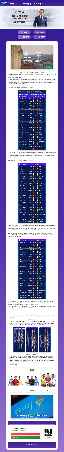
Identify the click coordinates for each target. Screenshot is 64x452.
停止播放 (32, 416)
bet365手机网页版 (24, 37)
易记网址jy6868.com (39, 32)
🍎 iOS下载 (14, 437)
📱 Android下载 (15, 434)
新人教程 (24, 32)
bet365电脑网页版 (40, 37)
